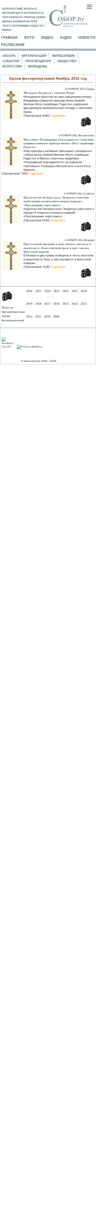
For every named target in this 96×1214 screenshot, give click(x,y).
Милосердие (63, 56)
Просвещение (38, 61)
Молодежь (37, 66)
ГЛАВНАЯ (9, 38)
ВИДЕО (47, 38)
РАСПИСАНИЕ (13, 45)
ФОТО (29, 38)
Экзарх (8, 56)
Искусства (12, 66)
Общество (67, 61)
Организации (33, 56)
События (10, 61)
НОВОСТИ (86, 38)
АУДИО (65, 38)
